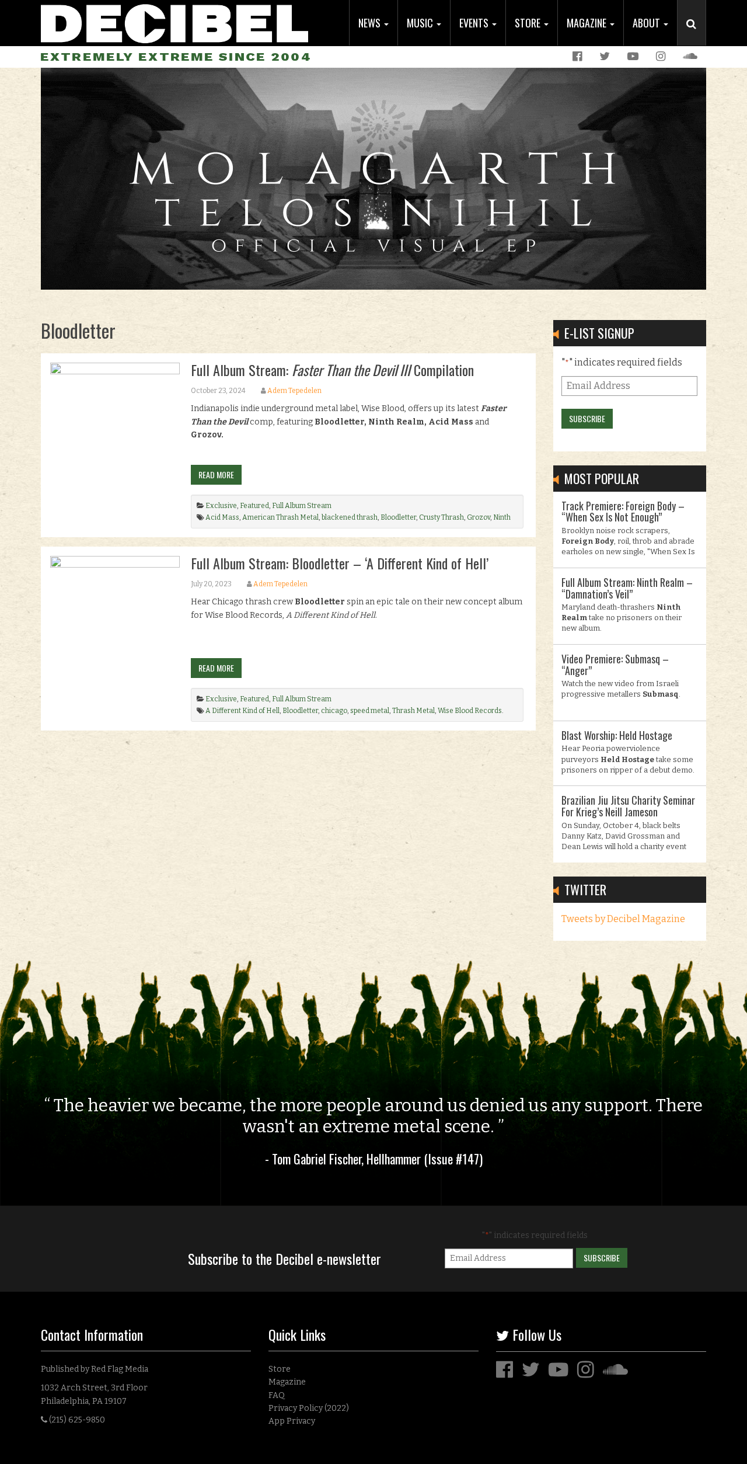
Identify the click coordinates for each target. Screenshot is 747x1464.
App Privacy (291, 1421)
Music (421, 22)
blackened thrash (350, 517)
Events (475, 22)
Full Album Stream (301, 506)
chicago (334, 711)
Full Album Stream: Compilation (332, 369)
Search (696, 35)
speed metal (369, 711)
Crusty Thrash (441, 517)
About (647, 22)
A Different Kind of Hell (242, 711)
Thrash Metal (413, 711)
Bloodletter (398, 517)
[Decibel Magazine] (174, 21)
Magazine (588, 22)
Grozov (478, 517)
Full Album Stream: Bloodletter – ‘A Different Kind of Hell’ (339, 562)
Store (529, 22)
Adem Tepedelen (294, 391)
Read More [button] (216, 474)
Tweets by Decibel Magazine (623, 918)
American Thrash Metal (280, 517)
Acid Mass (222, 517)
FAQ (276, 1395)
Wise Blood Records (470, 711)
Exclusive (221, 506)
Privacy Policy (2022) (308, 1408)
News (370, 22)
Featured (254, 506)
